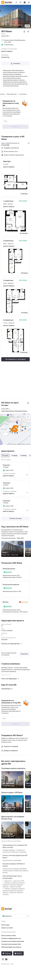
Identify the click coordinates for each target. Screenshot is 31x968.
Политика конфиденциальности (11, 938)
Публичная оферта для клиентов (11, 947)
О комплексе (23, 94)
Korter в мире (5, 925)
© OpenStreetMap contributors (23, 444)
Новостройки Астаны (7, 411)
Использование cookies (8, 935)
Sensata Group (5, 57)
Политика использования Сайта (11, 944)
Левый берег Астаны (20, 411)
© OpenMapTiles (13, 444)
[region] (15, 429)
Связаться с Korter (7, 928)
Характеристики (12, 94)
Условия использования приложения (12, 941)
